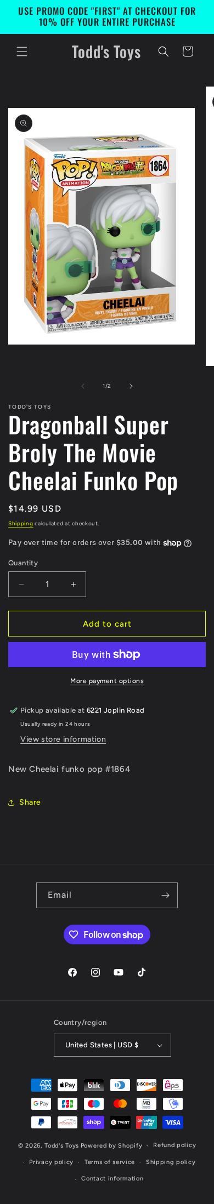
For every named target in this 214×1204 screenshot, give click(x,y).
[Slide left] (83, 386)
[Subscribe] (165, 895)
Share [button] (30, 802)
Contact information (112, 1178)
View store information (63, 739)
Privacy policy (51, 1162)
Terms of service (110, 1162)
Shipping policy (171, 1162)
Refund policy (174, 1145)
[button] (22, 51)
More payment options (107, 681)
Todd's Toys (61, 1145)
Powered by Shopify (112, 1145)
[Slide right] (131, 386)
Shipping (20, 523)
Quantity (23, 563)
